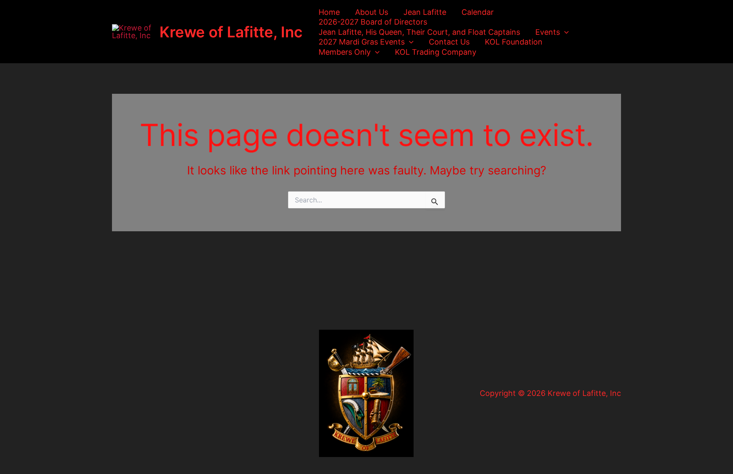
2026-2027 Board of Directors (373, 21)
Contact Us (449, 41)
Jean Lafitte (424, 12)
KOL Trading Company (435, 52)
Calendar (478, 12)
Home (329, 12)
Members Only (345, 52)
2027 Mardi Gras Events (362, 41)
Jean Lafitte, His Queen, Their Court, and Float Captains (419, 32)
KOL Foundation (514, 41)
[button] (564, 32)
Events (547, 32)
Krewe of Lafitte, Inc (230, 32)
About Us (371, 12)
